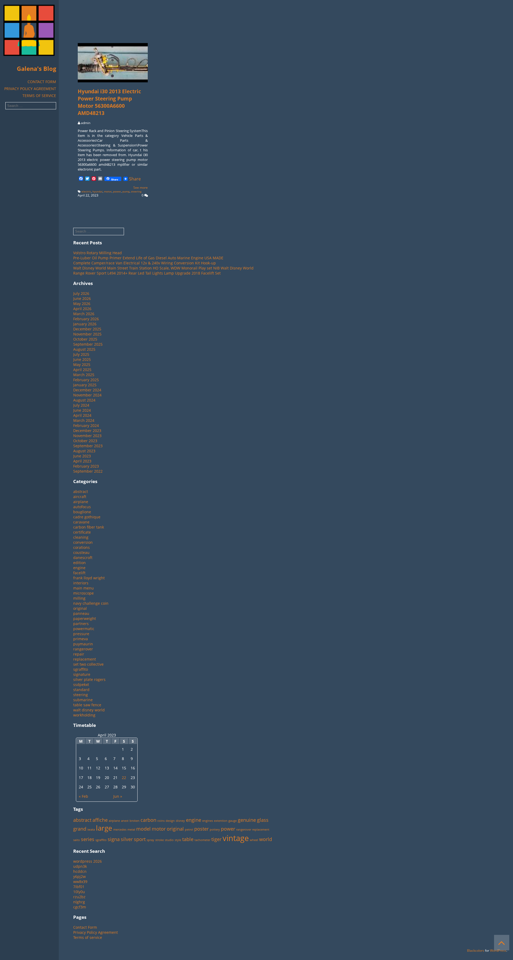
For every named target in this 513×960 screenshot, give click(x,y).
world (265, 839)
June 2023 (82, 455)
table (187, 839)
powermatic (83, 628)
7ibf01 (78, 886)
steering (136, 191)
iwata (91, 829)
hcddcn (80, 871)
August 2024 (84, 400)
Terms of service (39, 95)
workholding (84, 715)
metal (131, 829)
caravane (81, 522)
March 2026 (83, 313)
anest (125, 821)
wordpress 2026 (87, 861)
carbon (148, 820)
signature (81, 674)
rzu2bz (79, 896)
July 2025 (81, 354)
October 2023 (85, 440)
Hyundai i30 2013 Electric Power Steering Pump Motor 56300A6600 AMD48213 (109, 102)
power (117, 191)
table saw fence (87, 704)
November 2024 (87, 395)
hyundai (97, 191)
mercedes (119, 829)
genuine (247, 820)
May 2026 (81, 303)
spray (150, 840)
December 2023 (87, 430)
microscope (83, 593)
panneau (81, 613)
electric (86, 191)
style (178, 840)
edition (79, 562)
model (143, 829)
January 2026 (84, 323)
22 (124, 777)
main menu (83, 588)
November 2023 (87, 435)
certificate (82, 532)
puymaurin (83, 643)
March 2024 (83, 420)
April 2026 (82, 308)
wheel (254, 840)
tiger (216, 839)
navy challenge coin (90, 603)
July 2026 (81, 293)
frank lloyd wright (89, 577)
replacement (84, 659)
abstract (80, 491)
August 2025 (84, 349)
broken (134, 821)
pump (126, 191)
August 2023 (84, 450)
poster (201, 829)
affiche (100, 820)
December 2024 (87, 389)
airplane (80, 501)
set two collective (88, 664)
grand (79, 829)
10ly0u (79, 891)
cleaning (80, 537)
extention (220, 821)
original (80, 608)
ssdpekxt (81, 684)
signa (114, 839)
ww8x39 (80, 881)
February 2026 (86, 318)
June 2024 (82, 410)
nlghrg (79, 901)
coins (161, 821)
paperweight (84, 618)
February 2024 (86, 425)
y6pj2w (79, 876)
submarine (83, 699)
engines (207, 821)
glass (263, 820)
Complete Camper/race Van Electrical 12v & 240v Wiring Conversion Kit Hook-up (144, 262)
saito (76, 840)
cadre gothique (86, 516)
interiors (80, 582)
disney (180, 821)
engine (79, 567)
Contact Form (42, 81)
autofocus (82, 506)
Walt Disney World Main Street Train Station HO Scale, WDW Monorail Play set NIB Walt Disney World (163, 268)
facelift (79, 572)
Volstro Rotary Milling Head (97, 252)
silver (127, 839)
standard (81, 689)
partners (81, 623)
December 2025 (87, 328)
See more (140, 188)
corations (81, 547)
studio (169, 840)
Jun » (117, 796)
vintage (236, 838)
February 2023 (86, 466)
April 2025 (82, 369)
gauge (232, 821)
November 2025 (87, 334)
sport (140, 839)
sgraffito (80, 669)
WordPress (498, 951)
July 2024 (81, 405)
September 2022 (88, 471)
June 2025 (82, 359)
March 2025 (83, 374)
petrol (189, 829)
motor (108, 191)
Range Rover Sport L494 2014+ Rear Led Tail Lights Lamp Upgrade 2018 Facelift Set (147, 273)
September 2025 (88, 344)
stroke (159, 840)
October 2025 (85, 339)
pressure (81, 633)
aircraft (79, 496)
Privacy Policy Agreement (30, 88)
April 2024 (82, 415)
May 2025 (81, 364)
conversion (83, 542)
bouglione (82, 511)
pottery (215, 829)
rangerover (83, 648)
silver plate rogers (89, 679)
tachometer (202, 840)
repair (78, 654)
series (87, 839)
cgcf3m (79, 906)
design (170, 821)
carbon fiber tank (88, 527)
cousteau (81, 552)
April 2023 (82, 461)
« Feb (83, 796)
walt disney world (89, 709)
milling (79, 598)
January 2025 (84, 384)
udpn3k (80, 866)
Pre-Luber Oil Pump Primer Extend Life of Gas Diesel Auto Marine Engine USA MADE (148, 257)
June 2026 (82, 298)
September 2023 (88, 445)
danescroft (82, 557)
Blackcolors (475, 951)
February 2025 (86, 379)
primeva (80, 638)
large (104, 828)
